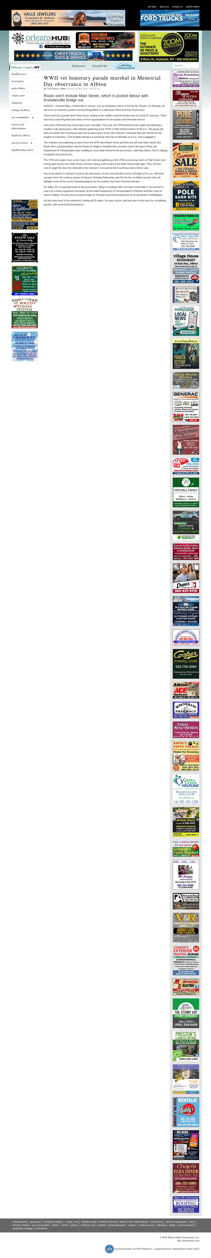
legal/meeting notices (22, 149)
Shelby (172, 1225)
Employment (78, 65)
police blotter (18, 88)
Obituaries (17, 102)
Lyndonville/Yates (116, 1225)
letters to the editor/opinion (19, 126)
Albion (55, 1225)
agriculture (35, 1221)
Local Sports (41, 1228)
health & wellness (21, 135)
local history (157, 1221)
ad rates (152, 6)
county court (18, 95)
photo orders (192, 6)
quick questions (186, 1225)
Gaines (74, 1225)
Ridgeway (161, 1225)
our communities (40, 1225)
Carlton (64, 1225)
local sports (18, 81)
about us (164, 6)
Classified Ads (99, 65)
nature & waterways (176, 1221)
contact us (177, 6)
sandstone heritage (23, 1228)
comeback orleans (53, 1221)
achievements (20, 1221)
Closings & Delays (21, 110)
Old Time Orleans (21, 1225)
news (192, 1221)
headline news (19, 73)
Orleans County (146, 1225)
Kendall (101, 1225)
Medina (132, 1225)
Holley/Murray (88, 1225)
